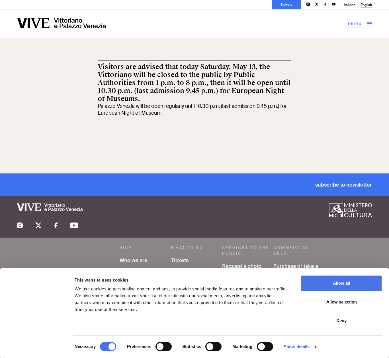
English (366, 5)
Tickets (286, 4)
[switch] (163, 346)
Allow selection (341, 302)
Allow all (341, 283)
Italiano (349, 5)
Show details (297, 346)
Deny (341, 320)
